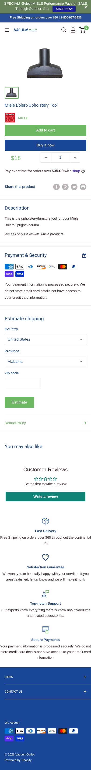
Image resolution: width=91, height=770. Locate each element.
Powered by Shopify (18, 760)
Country (11, 329)
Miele (23, 118)
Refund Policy (15, 423)
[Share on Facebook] (56, 186)
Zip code (12, 373)
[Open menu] (7, 30)
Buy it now (45, 145)
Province (12, 351)
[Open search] (63, 30)
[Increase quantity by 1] (75, 157)
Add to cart (45, 130)
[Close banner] (86, 6)
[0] (82, 30)
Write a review (45, 496)
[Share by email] (83, 186)
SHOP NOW (64, 9)
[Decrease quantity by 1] (46, 157)
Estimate (19, 402)
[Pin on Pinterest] (65, 186)
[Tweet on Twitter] (74, 186)
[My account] (73, 30)
